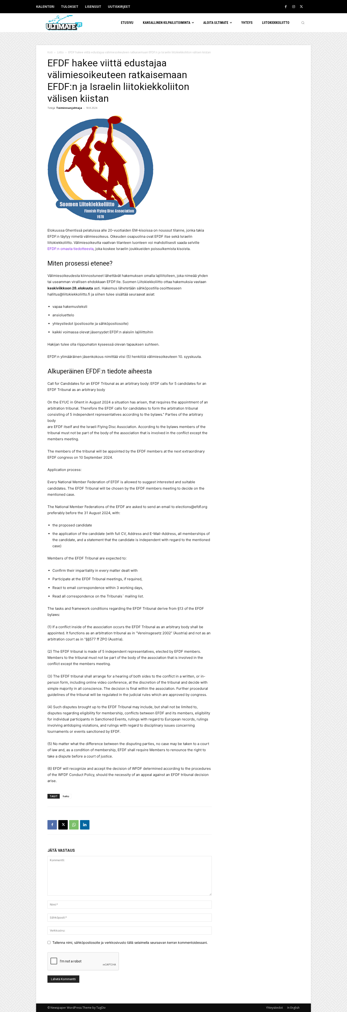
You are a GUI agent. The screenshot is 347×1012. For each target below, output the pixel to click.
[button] (303, 23)
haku (66, 796)
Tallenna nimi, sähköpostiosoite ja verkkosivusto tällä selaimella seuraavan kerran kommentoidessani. (130, 942)
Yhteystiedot (274, 1008)
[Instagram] (293, 7)
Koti (50, 52)
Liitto (60, 52)
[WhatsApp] (74, 825)
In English (293, 1008)
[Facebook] (286, 7)
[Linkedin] (84, 825)
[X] (301, 7)
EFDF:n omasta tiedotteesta (70, 248)
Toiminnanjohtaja (69, 108)
